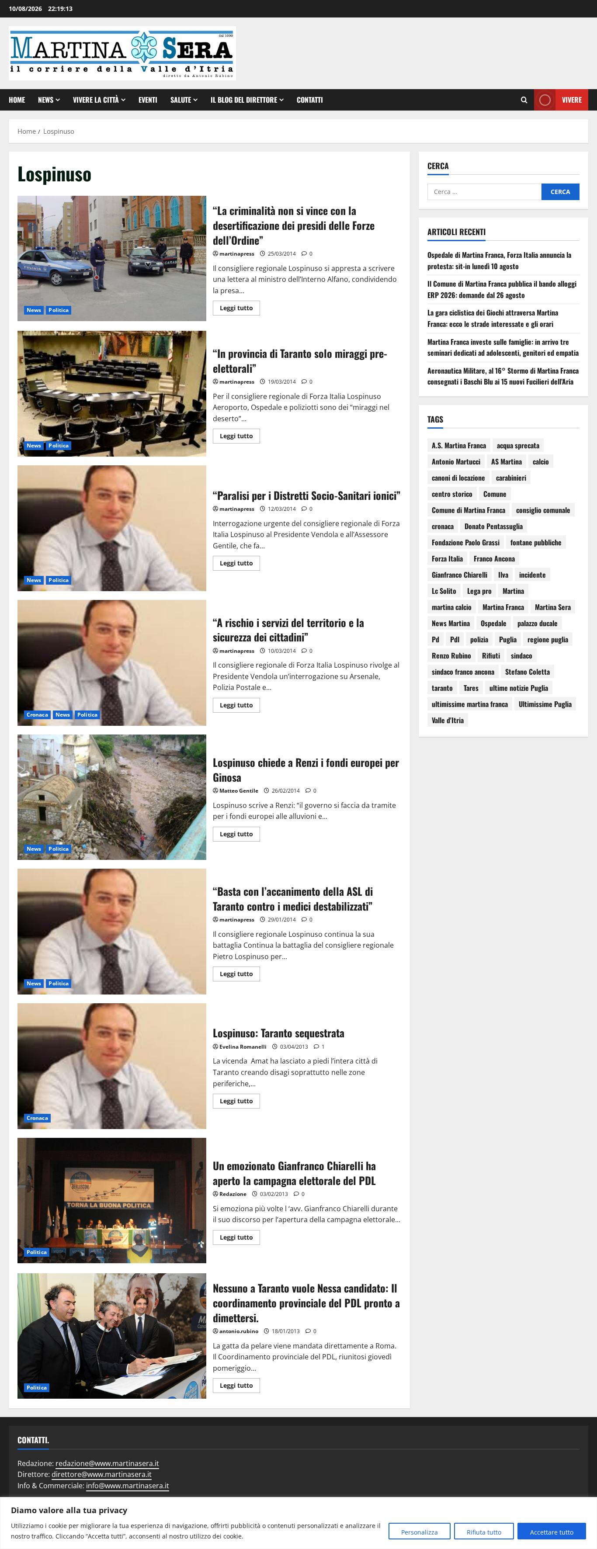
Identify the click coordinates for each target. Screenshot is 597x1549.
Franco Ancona (494, 558)
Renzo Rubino (451, 655)
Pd (435, 639)
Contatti (310, 99)
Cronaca (37, 714)
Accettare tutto (551, 1532)
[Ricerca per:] (484, 192)
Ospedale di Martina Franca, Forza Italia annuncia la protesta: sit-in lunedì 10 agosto (499, 260)
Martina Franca (503, 607)
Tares (471, 688)
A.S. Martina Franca (459, 445)
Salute (180, 99)
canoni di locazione (458, 477)
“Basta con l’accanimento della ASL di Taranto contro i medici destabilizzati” (111, 932)
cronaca (443, 526)
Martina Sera (553, 607)
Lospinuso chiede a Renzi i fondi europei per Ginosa (111, 797)
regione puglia (548, 639)
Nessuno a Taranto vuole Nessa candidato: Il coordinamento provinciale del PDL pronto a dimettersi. (111, 1336)
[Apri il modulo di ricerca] (524, 99)
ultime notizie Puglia (518, 688)
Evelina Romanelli (243, 1046)
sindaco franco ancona (463, 671)
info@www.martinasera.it (127, 1485)
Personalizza (419, 1532)
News (45, 99)
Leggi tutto (240, 306)
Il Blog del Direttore (244, 99)
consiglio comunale (543, 510)
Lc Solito (444, 591)
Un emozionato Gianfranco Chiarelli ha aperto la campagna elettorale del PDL (111, 1201)
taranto (442, 688)
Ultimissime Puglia (545, 704)
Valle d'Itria (448, 720)
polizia (479, 639)
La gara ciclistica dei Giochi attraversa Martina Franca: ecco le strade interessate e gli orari (492, 318)
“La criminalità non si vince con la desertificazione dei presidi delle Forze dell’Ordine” (111, 259)
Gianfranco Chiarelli (459, 574)
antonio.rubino (238, 1331)
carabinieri (511, 477)
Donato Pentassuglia (494, 526)
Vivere (572, 99)
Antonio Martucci (456, 461)
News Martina (451, 623)
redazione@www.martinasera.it (107, 1463)
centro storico (452, 494)
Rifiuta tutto (484, 1532)
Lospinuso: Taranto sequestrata (111, 1066)
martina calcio (452, 607)
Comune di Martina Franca (468, 510)
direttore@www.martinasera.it (102, 1474)
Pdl (454, 639)
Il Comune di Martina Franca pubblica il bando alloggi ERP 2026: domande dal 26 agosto (501, 289)
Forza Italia (447, 558)
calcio (541, 461)
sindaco (521, 655)
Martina (513, 591)
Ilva (503, 574)
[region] (298, 1523)
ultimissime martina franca (470, 704)
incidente (532, 574)
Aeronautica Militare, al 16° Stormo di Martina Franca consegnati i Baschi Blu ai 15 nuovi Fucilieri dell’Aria (503, 376)
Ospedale (494, 623)
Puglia (508, 639)
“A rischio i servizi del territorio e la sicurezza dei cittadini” (111, 663)
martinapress (236, 253)
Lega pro (479, 591)
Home (17, 99)
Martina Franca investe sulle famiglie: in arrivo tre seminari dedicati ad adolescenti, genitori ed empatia (503, 347)
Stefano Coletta (527, 671)
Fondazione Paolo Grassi (466, 542)
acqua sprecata (518, 445)
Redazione (232, 1194)
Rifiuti (491, 655)
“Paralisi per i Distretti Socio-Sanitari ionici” (111, 528)
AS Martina (506, 461)
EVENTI (148, 99)
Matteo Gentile (238, 790)
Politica (59, 310)
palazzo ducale (537, 623)
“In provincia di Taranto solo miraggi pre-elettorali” (111, 394)
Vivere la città (96, 99)
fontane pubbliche (536, 542)
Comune (495, 494)
